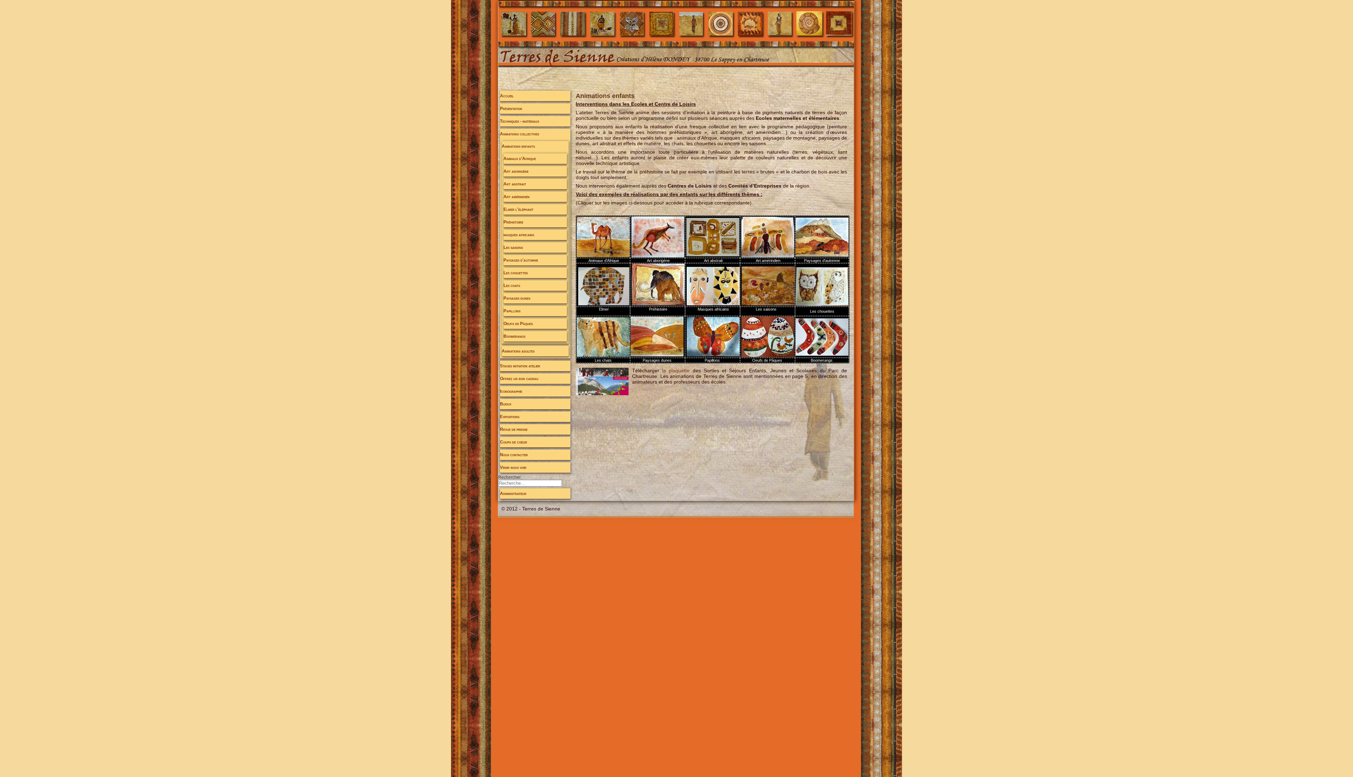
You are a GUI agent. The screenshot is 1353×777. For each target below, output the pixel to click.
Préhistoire (513, 222)
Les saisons (513, 247)
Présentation (511, 108)
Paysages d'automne (520, 260)
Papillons (511, 310)
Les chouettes (515, 272)
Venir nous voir (513, 467)
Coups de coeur (513, 442)
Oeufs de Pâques (518, 323)
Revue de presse (513, 429)
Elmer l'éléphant (518, 209)
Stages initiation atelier (520, 365)
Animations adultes (518, 351)
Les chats (511, 285)
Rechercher (509, 477)
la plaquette (676, 370)
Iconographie (511, 391)
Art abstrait (514, 184)
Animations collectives (519, 133)
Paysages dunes (516, 298)
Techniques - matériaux (519, 121)
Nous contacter (514, 454)
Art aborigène (516, 171)
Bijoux (505, 404)
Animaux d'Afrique (519, 158)
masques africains (518, 234)
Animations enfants (518, 146)
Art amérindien (516, 196)
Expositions (509, 416)
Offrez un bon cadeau (519, 378)
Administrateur (513, 493)
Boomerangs (514, 336)
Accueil (507, 95)
